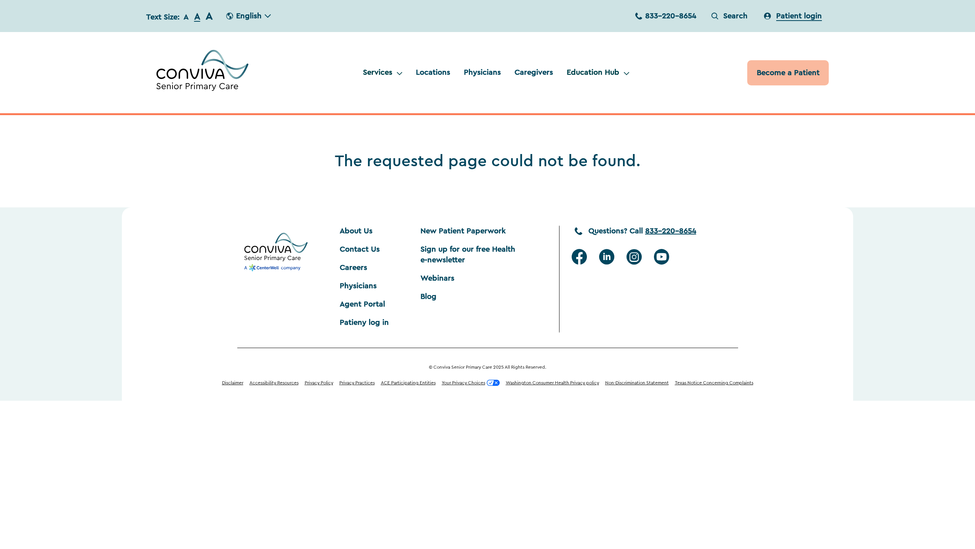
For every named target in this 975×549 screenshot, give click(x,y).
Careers (353, 267)
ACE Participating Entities (408, 382)
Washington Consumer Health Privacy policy (552, 382)
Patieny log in (364, 322)
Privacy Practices (357, 382)
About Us (356, 231)
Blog (428, 296)
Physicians (482, 72)
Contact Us (360, 249)
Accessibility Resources (274, 382)
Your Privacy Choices (463, 382)
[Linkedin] (606, 257)
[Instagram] (634, 257)
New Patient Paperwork (463, 231)
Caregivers (534, 72)
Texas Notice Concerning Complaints (714, 382)
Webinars (437, 278)
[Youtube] (661, 257)
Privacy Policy (319, 382)
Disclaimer (232, 382)
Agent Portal (362, 304)
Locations (433, 72)
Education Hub (593, 72)
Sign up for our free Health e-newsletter (469, 255)
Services (377, 72)
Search (735, 16)
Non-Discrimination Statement (637, 382)
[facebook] (579, 257)
